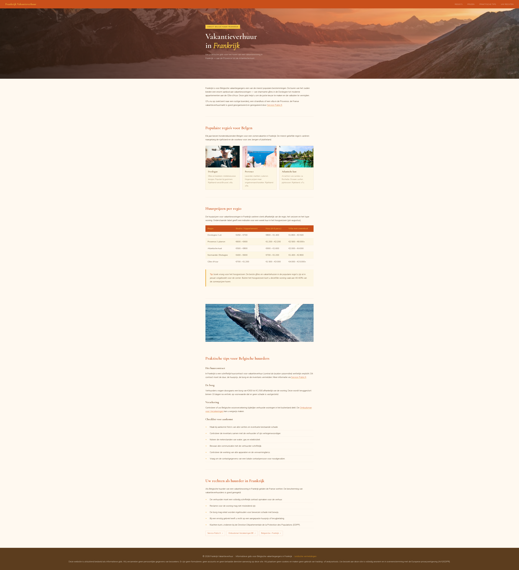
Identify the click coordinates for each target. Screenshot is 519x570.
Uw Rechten (507, 4)
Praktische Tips (487, 4)
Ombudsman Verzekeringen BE (241, 533)
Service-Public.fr (274, 105)
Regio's (459, 4)
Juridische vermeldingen (305, 556)
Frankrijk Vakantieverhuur (20, 4)
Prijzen (471, 4)
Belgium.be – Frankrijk (270, 533)
